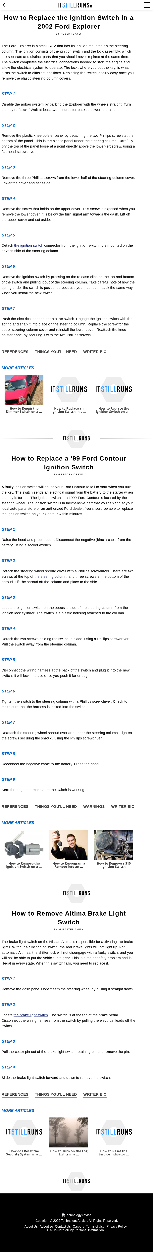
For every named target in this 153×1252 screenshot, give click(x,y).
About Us (31, 1226)
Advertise (46, 1226)
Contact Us (63, 1226)
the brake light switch (31, 1015)
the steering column (50, 577)
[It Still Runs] (75, 5)
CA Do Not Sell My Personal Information (75, 1230)
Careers (78, 1226)
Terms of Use (95, 1226)
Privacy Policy (117, 1226)
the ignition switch (28, 245)
